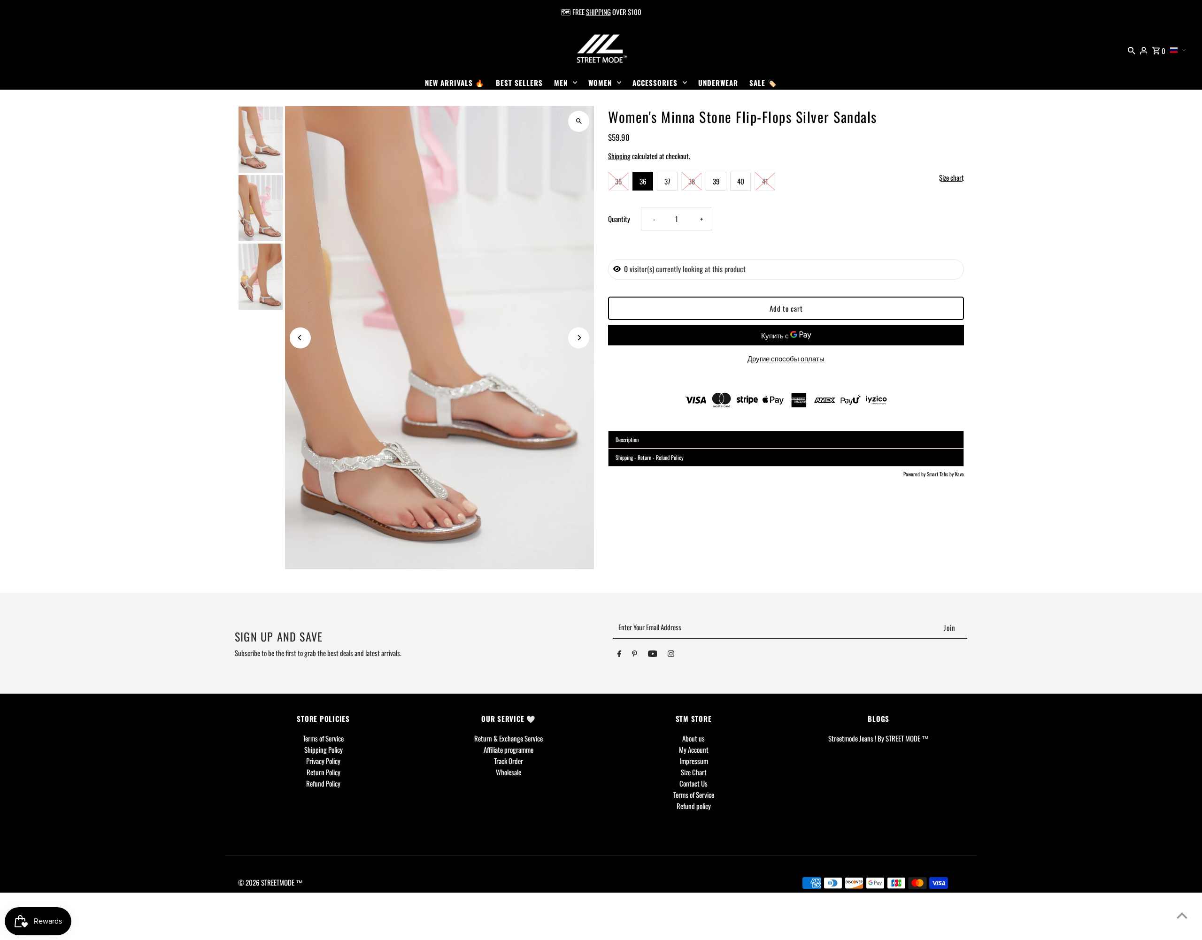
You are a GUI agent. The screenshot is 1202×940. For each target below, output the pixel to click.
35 (618, 181)
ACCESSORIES (655, 82)
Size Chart (694, 772)
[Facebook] (619, 655)
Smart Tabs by (941, 474)
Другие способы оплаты (785, 358)
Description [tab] (627, 439)
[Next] (578, 337)
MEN (561, 82)
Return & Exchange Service (508, 738)
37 (667, 181)
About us (693, 738)
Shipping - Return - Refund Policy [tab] (650, 457)
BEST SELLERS (519, 82)
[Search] (1131, 49)
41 (765, 181)
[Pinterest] (634, 655)
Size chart (951, 178)
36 (643, 181)
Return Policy (323, 772)
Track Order (508, 761)
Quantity (619, 219)
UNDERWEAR (718, 82)
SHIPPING (598, 12)
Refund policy (694, 806)
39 (716, 181)
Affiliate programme (508, 749)
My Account (694, 749)
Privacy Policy (323, 761)
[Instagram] (671, 655)
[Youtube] (652, 655)
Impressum (693, 761)
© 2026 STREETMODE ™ (270, 882)
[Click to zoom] (578, 121)
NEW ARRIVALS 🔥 (455, 82)
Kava (959, 474)
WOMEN (600, 82)
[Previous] (300, 337)
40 (740, 181)
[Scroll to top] (1182, 915)
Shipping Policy (323, 749)
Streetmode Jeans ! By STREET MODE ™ (878, 738)
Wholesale (508, 772)
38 (691, 181)
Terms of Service (323, 738)
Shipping (619, 156)
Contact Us (693, 783)
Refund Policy (323, 783)
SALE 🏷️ (763, 82)
